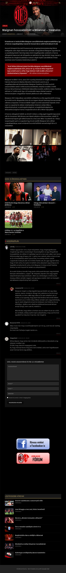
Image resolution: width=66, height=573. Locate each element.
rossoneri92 (19, 288)
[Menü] (7, 3)
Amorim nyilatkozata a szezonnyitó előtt (29, 500)
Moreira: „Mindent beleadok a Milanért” (28, 518)
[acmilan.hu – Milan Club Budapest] (34, 3)
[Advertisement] (33, 423)
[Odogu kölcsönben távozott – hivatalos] (47, 192)
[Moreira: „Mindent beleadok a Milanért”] (9, 520)
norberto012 (11, 34)
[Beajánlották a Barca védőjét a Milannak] (9, 537)
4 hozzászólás (31, 34)
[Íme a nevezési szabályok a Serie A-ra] (9, 529)
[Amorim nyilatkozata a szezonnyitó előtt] (9, 503)
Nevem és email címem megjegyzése (20, 397)
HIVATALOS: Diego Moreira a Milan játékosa (17, 204)
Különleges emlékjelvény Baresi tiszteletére (30, 552)
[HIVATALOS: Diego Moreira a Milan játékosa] (18, 192)
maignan (8, 172)
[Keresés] (59, 3)
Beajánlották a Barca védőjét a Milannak (29, 535)
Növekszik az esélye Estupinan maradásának (30, 544)
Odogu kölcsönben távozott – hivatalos (45, 204)
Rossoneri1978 (15, 323)
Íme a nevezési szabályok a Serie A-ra (28, 526)
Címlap (5, 25)
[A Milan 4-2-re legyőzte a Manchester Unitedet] (18, 219)
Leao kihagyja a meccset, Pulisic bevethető (30, 509)
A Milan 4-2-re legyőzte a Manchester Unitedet (14, 231)
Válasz (58, 283)
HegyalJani (13, 338)
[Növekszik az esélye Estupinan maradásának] (9, 546)
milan (14, 172)
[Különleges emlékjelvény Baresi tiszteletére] (9, 555)
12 (14, 234)
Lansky (12, 246)
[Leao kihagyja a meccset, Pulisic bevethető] (9, 511)
